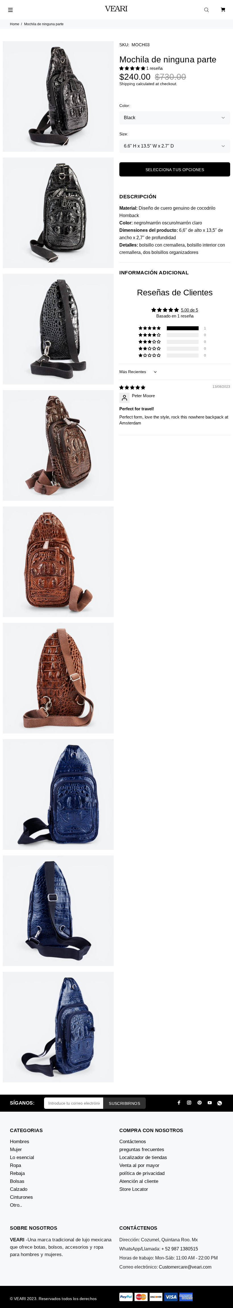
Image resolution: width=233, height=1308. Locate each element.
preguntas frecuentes (141, 1149)
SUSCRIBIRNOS (124, 1103)
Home (14, 24)
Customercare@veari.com (185, 1267)
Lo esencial (22, 1157)
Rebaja (17, 1173)
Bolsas (17, 1181)
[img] (132, 387)
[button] (132, 68)
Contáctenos (132, 1141)
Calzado (18, 1189)
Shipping (127, 83)
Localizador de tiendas (143, 1157)
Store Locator (133, 1189)
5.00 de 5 (189, 310)
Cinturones (21, 1197)
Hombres (19, 1141)
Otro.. (16, 1205)
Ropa (15, 1165)
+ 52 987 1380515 (179, 1248)
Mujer (16, 1149)
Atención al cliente (138, 1181)
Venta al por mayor (139, 1165)
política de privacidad (142, 1173)
